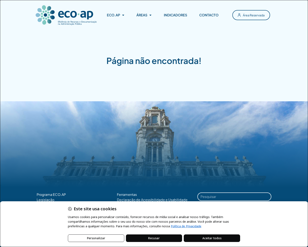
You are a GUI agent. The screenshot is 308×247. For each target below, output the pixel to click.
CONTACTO (209, 15)
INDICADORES (175, 15)
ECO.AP (113, 15)
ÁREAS (141, 15)
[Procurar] (265, 196)
